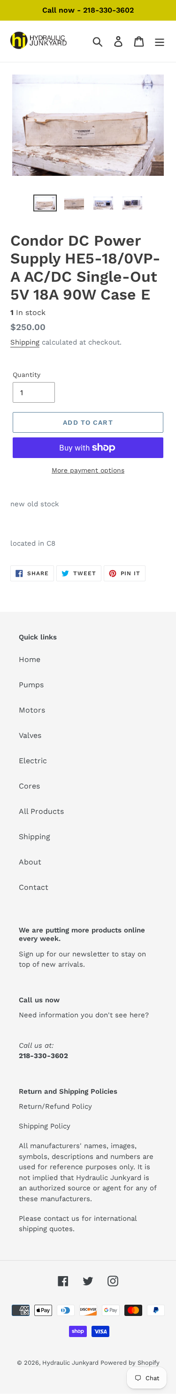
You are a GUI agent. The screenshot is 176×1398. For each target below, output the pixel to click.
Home (29, 659)
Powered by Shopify (130, 1362)
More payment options (88, 470)
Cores (29, 786)
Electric (33, 760)
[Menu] (159, 41)
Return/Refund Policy (55, 1106)
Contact (33, 887)
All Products (41, 811)
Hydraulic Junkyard (71, 1362)
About (30, 861)
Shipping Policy (44, 1126)
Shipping (24, 342)
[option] (45, 205)
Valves (30, 735)
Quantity (26, 374)
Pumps (31, 684)
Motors (32, 710)
